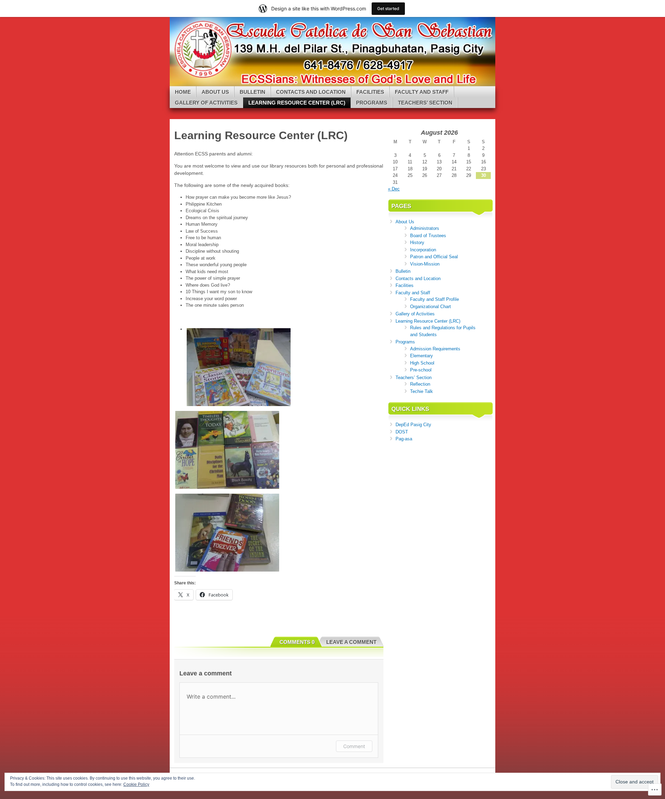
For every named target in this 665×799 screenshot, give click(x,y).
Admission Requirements (435, 348)
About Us (215, 92)
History (417, 242)
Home (183, 92)
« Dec (394, 188)
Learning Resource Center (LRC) (296, 103)
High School (422, 363)
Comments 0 (297, 642)
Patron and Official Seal (434, 256)
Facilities (370, 92)
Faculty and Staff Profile (434, 299)
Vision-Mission (425, 264)
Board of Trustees (428, 235)
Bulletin (252, 92)
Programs (371, 103)
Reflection (420, 384)
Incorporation (423, 249)
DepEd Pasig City (413, 424)
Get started (388, 8)
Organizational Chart (430, 306)
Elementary (421, 355)
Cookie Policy (136, 784)
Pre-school (421, 369)
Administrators (424, 228)
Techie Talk (421, 391)
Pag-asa (404, 438)
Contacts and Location (311, 92)
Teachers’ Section (425, 103)
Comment (354, 746)
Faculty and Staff (422, 92)
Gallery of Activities (206, 103)
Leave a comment (351, 642)
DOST (402, 431)
